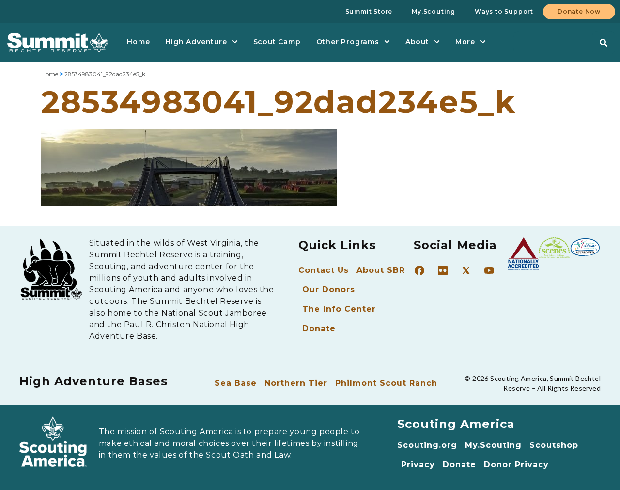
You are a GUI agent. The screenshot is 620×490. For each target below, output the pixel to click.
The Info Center (339, 309)
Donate (319, 328)
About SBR (380, 270)
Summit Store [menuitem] (369, 11)
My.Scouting (493, 445)
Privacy (418, 464)
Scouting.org (427, 445)
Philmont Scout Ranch (386, 383)
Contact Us (323, 270)
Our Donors (328, 289)
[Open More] (483, 42)
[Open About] (437, 42)
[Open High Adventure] (235, 42)
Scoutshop (553, 445)
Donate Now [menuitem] (579, 11)
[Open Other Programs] (387, 42)
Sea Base (236, 383)
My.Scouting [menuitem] (433, 11)
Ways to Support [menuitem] (504, 11)
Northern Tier (295, 383)
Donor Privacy (516, 464)
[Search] (603, 42)
